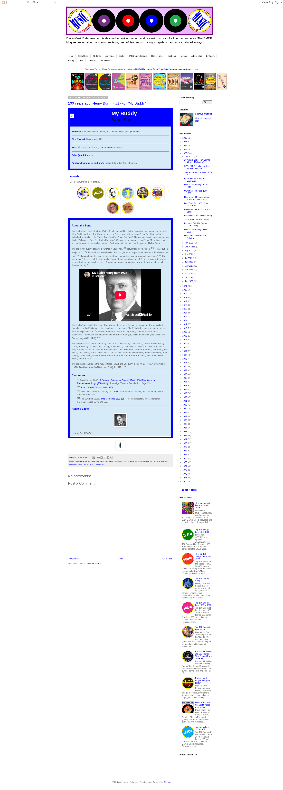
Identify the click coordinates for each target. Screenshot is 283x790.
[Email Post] (93, 457)
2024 (185, 146)
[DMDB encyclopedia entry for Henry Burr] (120, 426)
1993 (185, 393)
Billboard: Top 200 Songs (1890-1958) (195, 224)
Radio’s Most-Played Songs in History (202, 680)
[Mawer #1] (128, 199)
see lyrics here (133, 131)
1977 (185, 455)
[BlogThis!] (101, 457)
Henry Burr (109, 461)
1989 (185, 409)
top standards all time (158, 461)
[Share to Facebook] (107, 457)
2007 (185, 340)
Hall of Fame (157, 56)
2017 (185, 301)
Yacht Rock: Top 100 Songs (196, 219)
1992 (185, 397)
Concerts (92, 60)
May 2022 (189, 266)
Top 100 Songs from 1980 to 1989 (203, 604)
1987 (185, 416)
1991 (185, 401)
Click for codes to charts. (111, 147)
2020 (185, 290)
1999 (185, 370)
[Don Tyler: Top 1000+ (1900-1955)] (113, 214)
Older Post (167, 559)
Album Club (196, 56)
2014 (185, 313)
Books (121, 56)
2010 (185, 328)
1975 (185, 462)
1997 (185, 378)
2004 (185, 351)
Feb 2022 (189, 277)
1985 (185, 424)
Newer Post (74, 559)
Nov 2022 (189, 243)
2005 (185, 347)
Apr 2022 (189, 270)
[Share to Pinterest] (111, 457)
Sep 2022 (189, 250)
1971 (185, 478)
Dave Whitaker (205, 114)
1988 (185, 412)
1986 (185, 420)
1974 (185, 466)
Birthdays (210, 56)
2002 (185, 359)
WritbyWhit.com (142, 69)
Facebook (171, 56)
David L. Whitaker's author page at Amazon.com (175, 69)
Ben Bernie (79, 461)
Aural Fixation (106, 60)
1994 (185, 389)
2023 (185, 149)
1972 (185, 474)
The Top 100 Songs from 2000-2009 (203, 556)
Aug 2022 (189, 254)
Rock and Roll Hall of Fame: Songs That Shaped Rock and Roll (203, 655)
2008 (185, 336)
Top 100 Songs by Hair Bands (203, 628)
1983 (185, 431)
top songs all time (142, 461)
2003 (185, 355)
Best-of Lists (83, 56)
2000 (185, 366)
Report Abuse (188, 489)
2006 (185, 343)
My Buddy (118, 461)
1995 (185, 386)
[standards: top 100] (157, 199)
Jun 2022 (189, 262)
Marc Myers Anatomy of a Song (198, 216)
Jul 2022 (189, 258)
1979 (185, 447)
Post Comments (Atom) (90, 563)
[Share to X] (104, 457)
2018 (185, 297)
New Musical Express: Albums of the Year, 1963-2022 (197, 198)
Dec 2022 (189, 157)
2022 (185, 153)
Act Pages (109, 56)
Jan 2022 (189, 281)
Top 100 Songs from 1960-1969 (202, 531)
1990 (185, 405)
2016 (185, 305)
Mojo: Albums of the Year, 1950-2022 (195, 179)
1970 (185, 481)
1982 (185, 435)
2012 (185, 320)
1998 (185, 374)
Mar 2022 (189, 273)
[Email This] (98, 457)
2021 (185, 286)
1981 (185, 439)
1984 (185, 428)
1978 (185, 451)
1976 (185, 458)
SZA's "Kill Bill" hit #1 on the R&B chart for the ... (196, 167)
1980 (185, 443)
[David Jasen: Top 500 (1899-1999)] (112, 199)
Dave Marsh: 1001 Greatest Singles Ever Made (203, 705)
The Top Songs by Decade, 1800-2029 (203, 505)
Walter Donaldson (96, 464)
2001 (185, 362)
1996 (185, 382)
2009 (185, 332)
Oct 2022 (189, 247)
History (71, 60)
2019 (185, 294)
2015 (185, 309)
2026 (185, 138)
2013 (185, 317)
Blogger (167, 782)
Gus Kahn (100, 461)
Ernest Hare (90, 461)
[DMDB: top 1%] (83, 199)
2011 (185, 324)
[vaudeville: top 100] (128, 214)
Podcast (183, 56)
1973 (185, 470)
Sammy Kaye (128, 461)
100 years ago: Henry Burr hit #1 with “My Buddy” (197, 161)
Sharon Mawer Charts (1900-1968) (96, 387)
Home (70, 56)
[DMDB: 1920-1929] (98, 199)
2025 (185, 142)
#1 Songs (97, 56)
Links (81, 60)
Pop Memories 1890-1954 (113, 399)
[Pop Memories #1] (143, 199)
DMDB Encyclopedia (138, 56)
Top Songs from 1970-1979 (202, 728)
